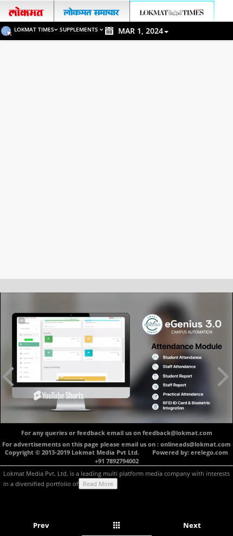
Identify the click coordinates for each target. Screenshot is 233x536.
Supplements (80, 29)
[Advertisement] (116, 162)
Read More (98, 484)
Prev (41, 525)
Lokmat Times (34, 29)
